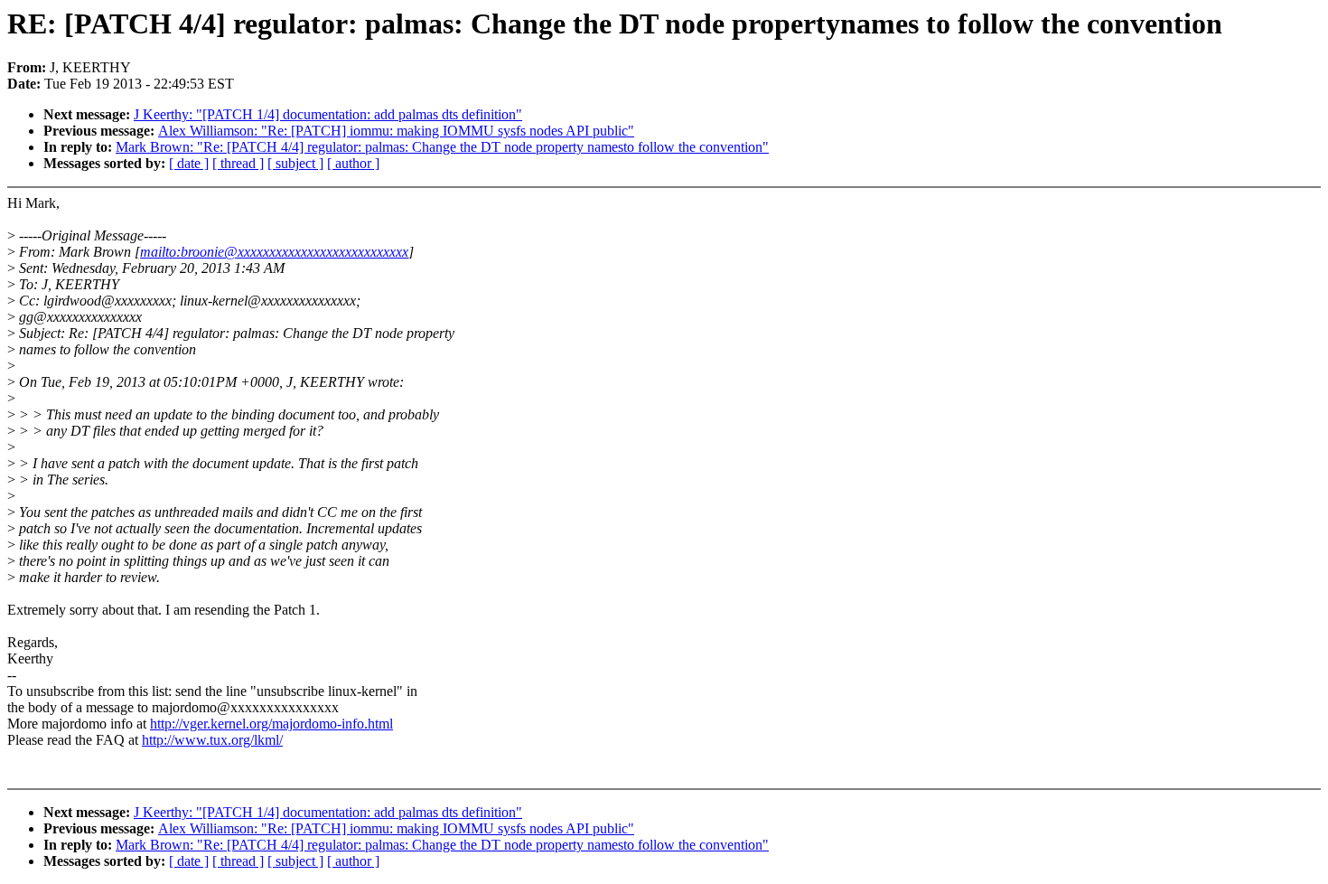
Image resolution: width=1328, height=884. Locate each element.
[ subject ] (295, 163)
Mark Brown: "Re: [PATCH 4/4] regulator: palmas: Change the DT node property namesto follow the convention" (442, 147)
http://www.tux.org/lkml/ (212, 740)
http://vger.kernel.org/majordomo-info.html (271, 723)
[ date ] (189, 163)
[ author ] (353, 163)
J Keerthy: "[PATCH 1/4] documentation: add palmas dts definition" (328, 114)
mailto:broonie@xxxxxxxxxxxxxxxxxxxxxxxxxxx (274, 251)
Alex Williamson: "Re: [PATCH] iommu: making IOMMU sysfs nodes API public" (396, 130)
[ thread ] (238, 163)
